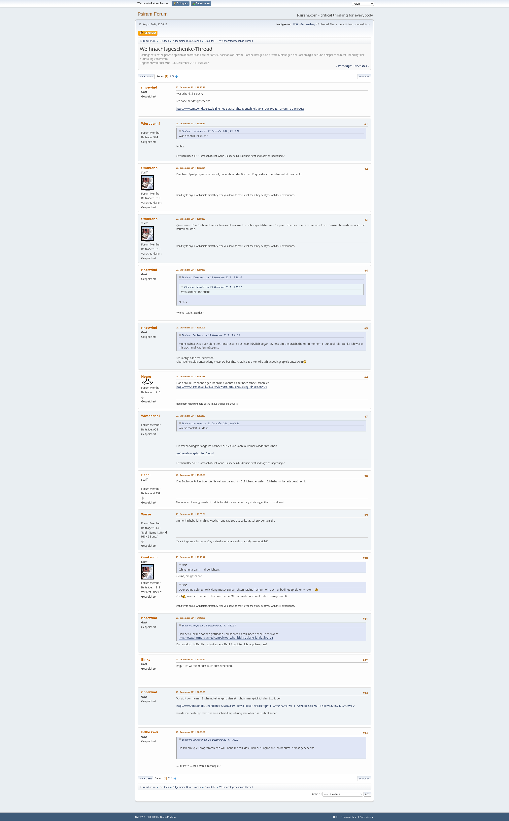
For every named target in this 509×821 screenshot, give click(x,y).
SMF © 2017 (153, 817)
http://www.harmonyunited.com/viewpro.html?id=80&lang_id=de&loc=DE (221, 387)
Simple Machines (168, 817)
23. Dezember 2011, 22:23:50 (190, 731)
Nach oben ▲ (367, 816)
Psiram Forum (152, 14)
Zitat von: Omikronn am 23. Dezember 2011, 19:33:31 (211, 739)
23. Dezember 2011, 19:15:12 (190, 87)
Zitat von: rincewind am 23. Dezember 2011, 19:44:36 (210, 423)
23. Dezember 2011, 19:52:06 (190, 327)
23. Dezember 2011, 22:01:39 (190, 691)
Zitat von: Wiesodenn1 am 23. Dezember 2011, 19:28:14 (212, 277)
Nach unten (146, 76)
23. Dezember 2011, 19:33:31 (190, 167)
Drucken (364, 76)
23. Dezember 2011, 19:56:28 (190, 474)
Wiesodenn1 (150, 123)
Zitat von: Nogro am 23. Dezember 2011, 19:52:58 (209, 625)
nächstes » (362, 66)
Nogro (146, 376)
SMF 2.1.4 (140, 817)
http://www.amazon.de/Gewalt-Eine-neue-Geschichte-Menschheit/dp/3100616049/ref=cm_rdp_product (240, 108)
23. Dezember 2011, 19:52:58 (190, 376)
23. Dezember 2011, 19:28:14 (190, 123)
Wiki (295, 24)
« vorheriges (344, 66)
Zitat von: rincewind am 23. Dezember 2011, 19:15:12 (210, 131)
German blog (307, 24)
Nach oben (145, 778)
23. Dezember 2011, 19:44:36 (190, 269)
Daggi (146, 475)
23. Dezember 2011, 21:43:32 (190, 659)
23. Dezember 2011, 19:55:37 (190, 415)
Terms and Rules (349, 816)
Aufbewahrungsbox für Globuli (195, 453)
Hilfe (335, 816)
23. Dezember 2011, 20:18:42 (190, 557)
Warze (146, 514)
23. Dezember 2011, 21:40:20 (190, 617)
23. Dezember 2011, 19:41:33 (190, 218)
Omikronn (149, 168)
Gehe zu (316, 794)
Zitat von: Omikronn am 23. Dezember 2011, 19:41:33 (211, 335)
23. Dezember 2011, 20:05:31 (190, 514)
